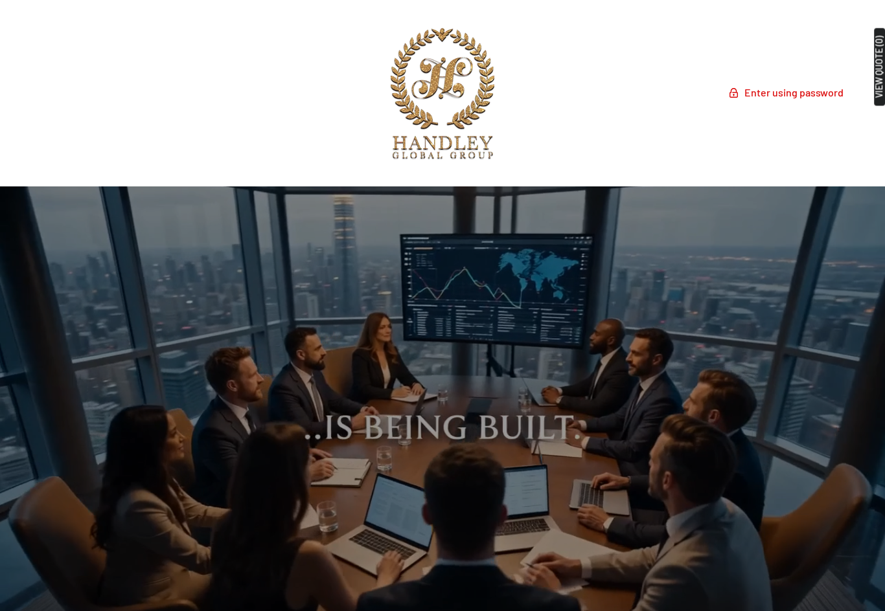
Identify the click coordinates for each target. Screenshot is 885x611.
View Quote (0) (879, 67)
